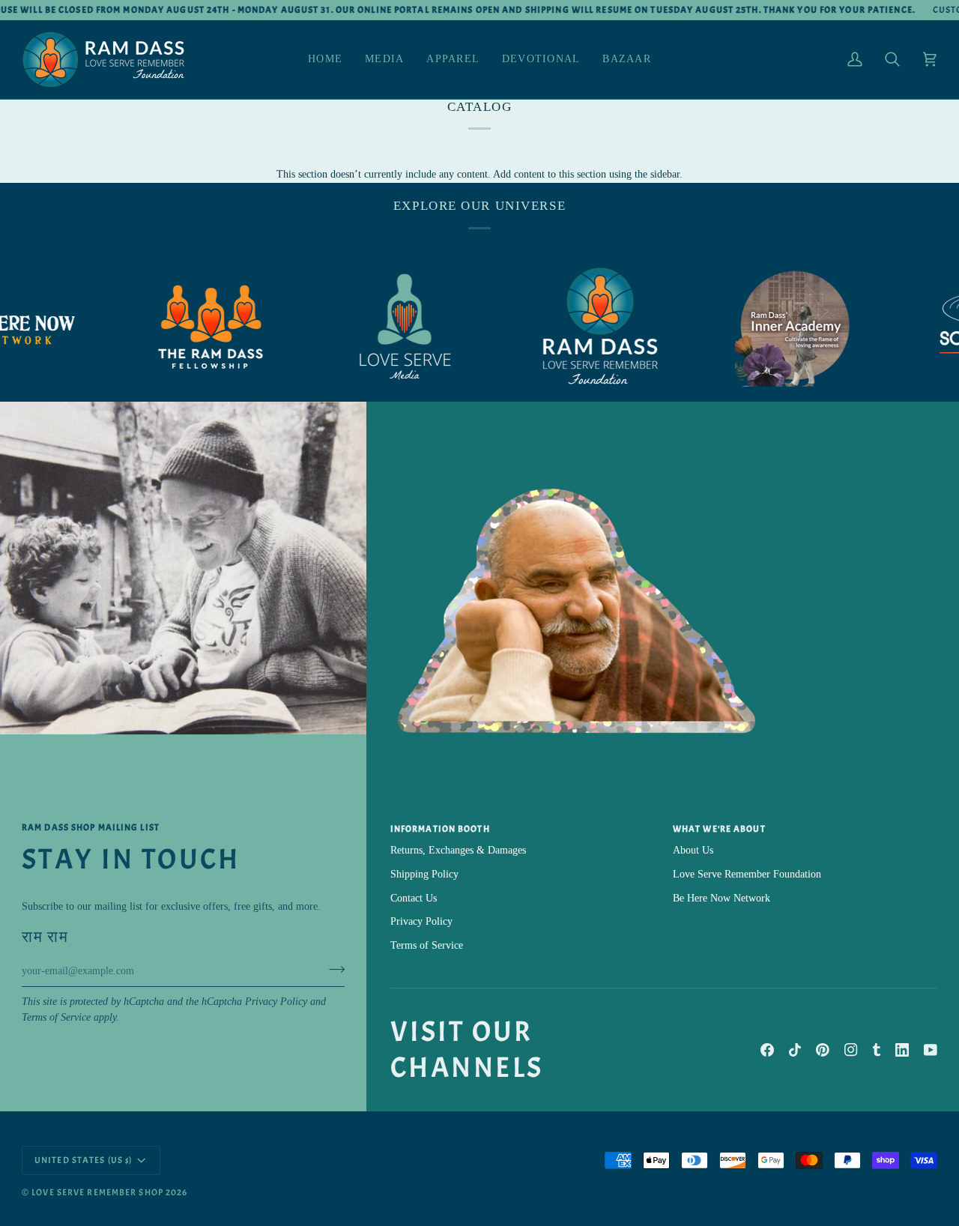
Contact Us (413, 898)
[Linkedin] (902, 1050)
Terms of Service (56, 1017)
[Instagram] (851, 1050)
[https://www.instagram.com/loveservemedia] (382, 327)
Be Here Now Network (721, 898)
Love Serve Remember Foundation (747, 874)
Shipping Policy (424, 874)
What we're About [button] (719, 829)
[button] (384, 59)
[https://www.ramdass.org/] (577, 327)
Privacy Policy (276, 1001)
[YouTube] (930, 1050)
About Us (693, 850)
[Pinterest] (822, 1050)
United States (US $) (83, 1160)
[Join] (332, 969)
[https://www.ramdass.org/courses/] (772, 327)
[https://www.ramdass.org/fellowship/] (187, 327)
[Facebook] (767, 1050)
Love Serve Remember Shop (97, 1192)
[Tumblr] (876, 1050)
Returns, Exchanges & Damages (458, 850)
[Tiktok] (795, 1050)
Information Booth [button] (440, 829)
